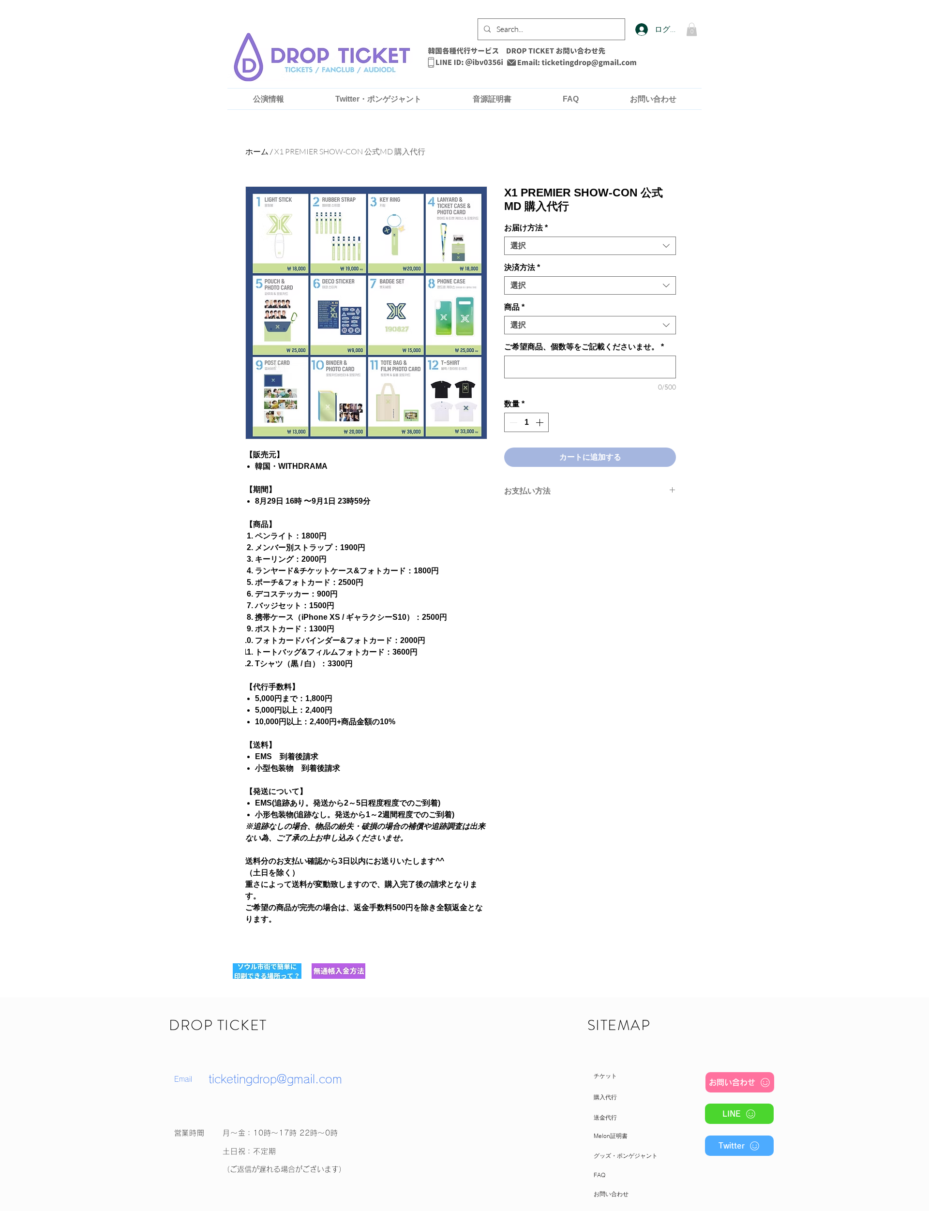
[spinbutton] (526, 422)
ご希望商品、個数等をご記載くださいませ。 (584, 347)
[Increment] (540, 422)
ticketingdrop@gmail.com (275, 1079)
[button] (691, 29)
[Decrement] (512, 422)
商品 (514, 307)
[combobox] (590, 246)
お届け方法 (526, 228)
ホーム (257, 151)
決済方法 (522, 267)
